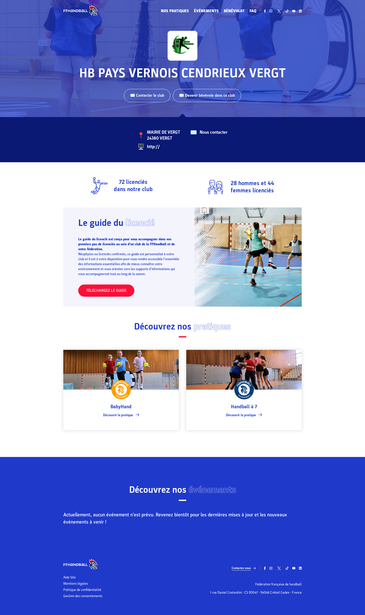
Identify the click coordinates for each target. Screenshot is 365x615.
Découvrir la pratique (118, 415)
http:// (153, 146)
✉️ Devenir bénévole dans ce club (207, 95)
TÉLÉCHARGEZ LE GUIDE (106, 290)
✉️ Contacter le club (147, 95)
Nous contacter (213, 132)
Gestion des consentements (83, 596)
